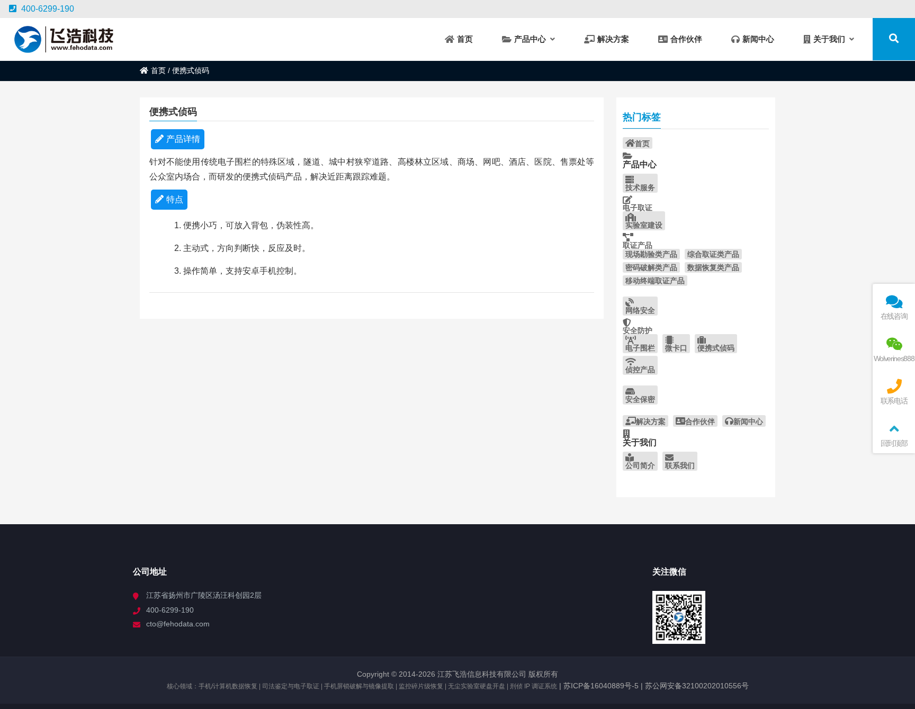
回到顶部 (894, 443)
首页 (158, 70)
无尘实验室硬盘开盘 (476, 686)
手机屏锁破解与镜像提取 (359, 686)
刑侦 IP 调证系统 (533, 686)
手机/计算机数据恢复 (228, 686)
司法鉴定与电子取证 (290, 686)
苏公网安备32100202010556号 (697, 685)
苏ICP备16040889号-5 (600, 685)
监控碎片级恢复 (421, 686)
